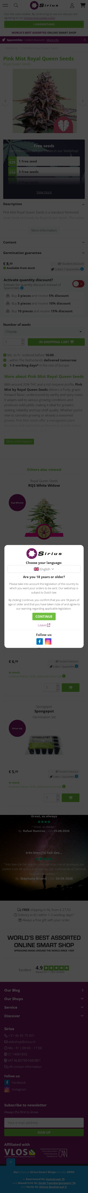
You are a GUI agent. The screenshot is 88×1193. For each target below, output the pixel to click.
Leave (42, 625)
